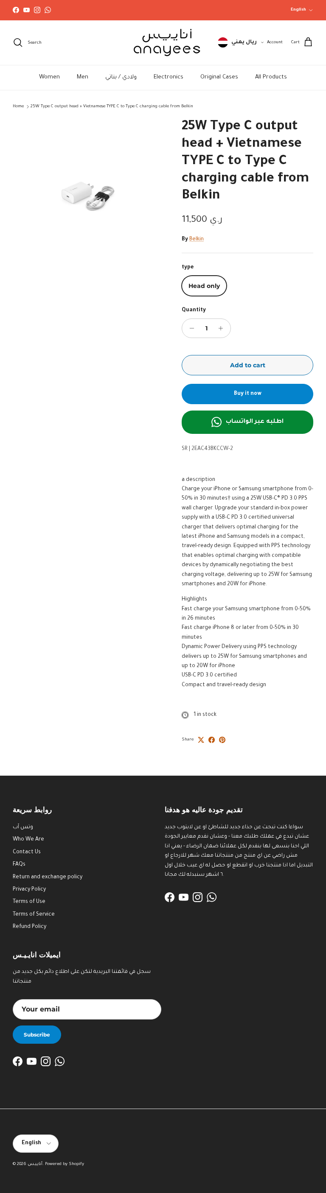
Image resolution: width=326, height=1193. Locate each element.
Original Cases (219, 77)
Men (82, 77)
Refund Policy (29, 927)
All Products (271, 77)
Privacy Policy (29, 890)
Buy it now (247, 394)
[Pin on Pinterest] (222, 740)
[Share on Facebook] (211, 740)
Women (49, 77)
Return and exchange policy (47, 877)
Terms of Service (34, 915)
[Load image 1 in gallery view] (88, 194)
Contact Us (27, 852)
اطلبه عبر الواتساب (255, 422)
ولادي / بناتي (121, 77)
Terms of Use (29, 902)
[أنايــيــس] (163, 42)
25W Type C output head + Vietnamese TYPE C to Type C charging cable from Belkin (112, 106)
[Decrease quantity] (189, 328)
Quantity (194, 310)
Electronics (168, 77)
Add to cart (247, 365)
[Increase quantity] (223, 328)
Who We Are (28, 840)
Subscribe (37, 1034)
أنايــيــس (35, 1164)
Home (18, 106)
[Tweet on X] (201, 740)
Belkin (196, 240)
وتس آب (23, 827)
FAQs (19, 865)
